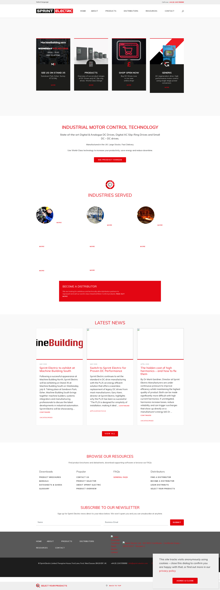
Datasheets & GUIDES (50, 485)
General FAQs (120, 477)
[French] (58, 2)
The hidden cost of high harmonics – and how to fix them (158, 371)
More (53, 85)
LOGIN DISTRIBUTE (160, 485)
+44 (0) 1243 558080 (176, 2)
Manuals (44, 481)
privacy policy (167, 570)
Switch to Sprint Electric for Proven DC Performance (108, 369)
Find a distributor (161, 477)
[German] (55, 2)
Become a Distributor (162, 481)
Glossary (44, 489)
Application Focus (98, 411)
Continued (45, 412)
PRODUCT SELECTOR (86, 481)
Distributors (131, 11)
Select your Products (163, 489)
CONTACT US (82, 477)
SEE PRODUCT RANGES (110, 160)
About (94, 11)
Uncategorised (46, 417)
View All (110, 433)
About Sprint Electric (88, 485)
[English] (51, 2)
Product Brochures (50, 477)
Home (83, 11)
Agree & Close (185, 581)
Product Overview (86, 489)
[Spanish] (61, 2)
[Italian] (65, 2)
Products (111, 11)
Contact (169, 11)
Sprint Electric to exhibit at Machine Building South (57, 369)
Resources (151, 11)
